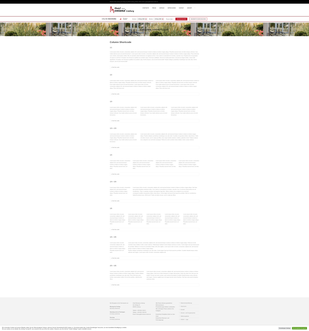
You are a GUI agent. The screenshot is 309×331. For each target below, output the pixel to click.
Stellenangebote (185, 316)
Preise (154, 8)
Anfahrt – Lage (184, 319)
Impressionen (172, 8)
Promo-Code (169, 19)
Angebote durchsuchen (198, 19)
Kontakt (181, 8)
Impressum (183, 306)
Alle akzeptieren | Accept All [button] (299, 328)
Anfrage (161, 8)
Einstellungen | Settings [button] (284, 328)
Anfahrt (189, 8)
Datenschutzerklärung (186, 303)
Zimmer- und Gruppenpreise (188, 312)
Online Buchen (181, 19)
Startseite (145, 8)
